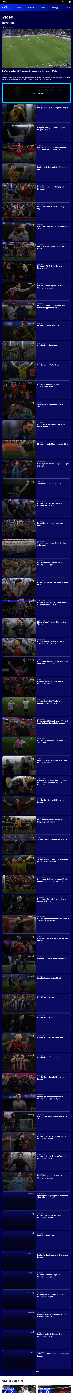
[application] (36, 48)
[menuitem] (19, 7)
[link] (18, 7)
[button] (66, 7)
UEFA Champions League (6, 7)
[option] (36, 93)
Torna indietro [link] (8, 27)
